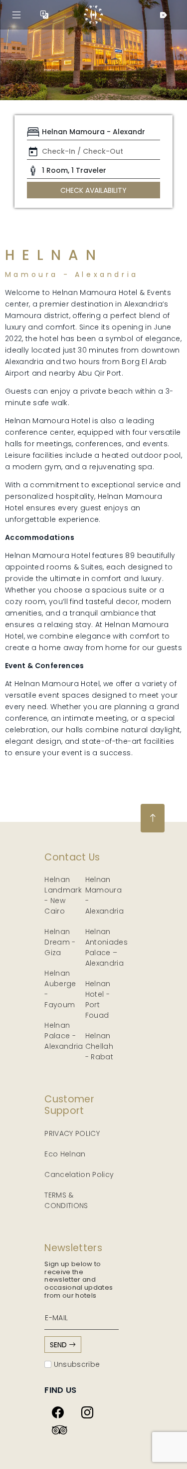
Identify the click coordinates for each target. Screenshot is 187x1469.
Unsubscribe (75, 1364)
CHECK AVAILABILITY (93, 190)
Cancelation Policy (79, 1174)
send (59, 1345)
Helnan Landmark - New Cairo (63, 895)
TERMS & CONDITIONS (66, 1200)
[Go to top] (153, 818)
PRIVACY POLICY (72, 1133)
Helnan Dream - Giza (59, 942)
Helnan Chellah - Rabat (99, 1046)
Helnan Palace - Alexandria (63, 1035)
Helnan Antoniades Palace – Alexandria (106, 947)
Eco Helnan (65, 1154)
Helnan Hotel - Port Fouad (98, 999)
